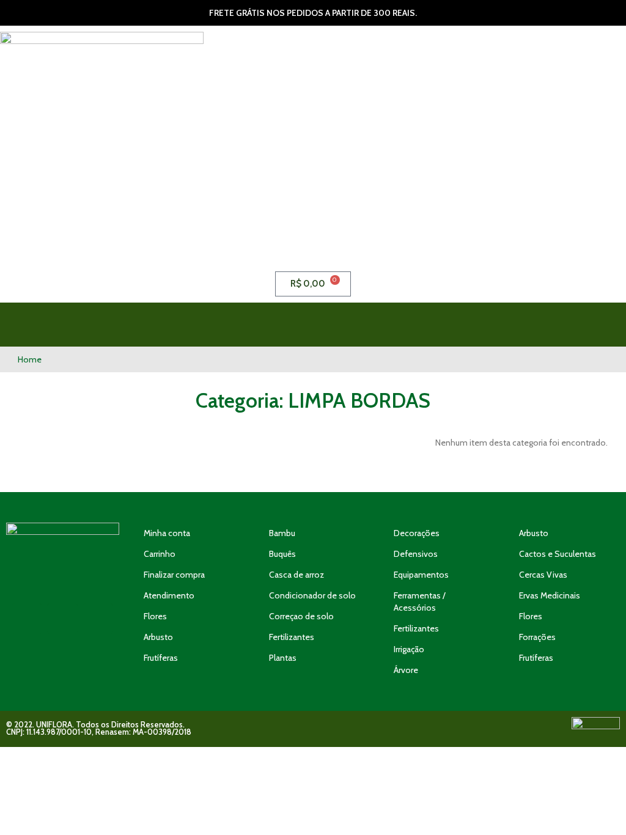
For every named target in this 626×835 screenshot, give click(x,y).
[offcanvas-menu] (552, 324)
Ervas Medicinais (549, 595)
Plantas (282, 657)
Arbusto (158, 636)
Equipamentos (421, 574)
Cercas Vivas (543, 574)
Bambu (282, 533)
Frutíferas (161, 657)
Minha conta (167, 533)
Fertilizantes (291, 636)
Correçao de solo (301, 616)
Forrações (537, 636)
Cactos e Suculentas (557, 553)
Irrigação (409, 649)
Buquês (282, 553)
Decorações (417, 533)
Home (30, 359)
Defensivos (416, 553)
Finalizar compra (174, 574)
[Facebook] (98, 618)
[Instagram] (62, 618)
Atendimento (169, 595)
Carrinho (159, 553)
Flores (155, 616)
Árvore (406, 669)
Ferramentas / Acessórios (420, 601)
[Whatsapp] (27, 618)
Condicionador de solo (312, 595)
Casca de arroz (296, 574)
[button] (393, 324)
